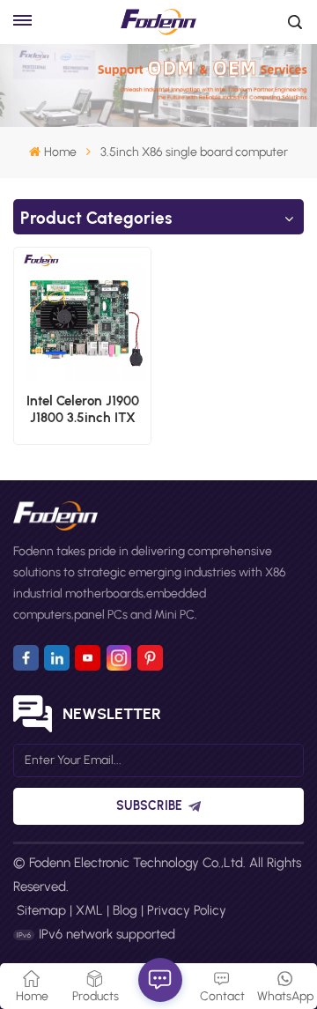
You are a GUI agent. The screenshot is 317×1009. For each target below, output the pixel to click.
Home (60, 152)
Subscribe (149, 805)
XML (89, 910)
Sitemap (41, 910)
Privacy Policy (186, 910)
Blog (125, 910)
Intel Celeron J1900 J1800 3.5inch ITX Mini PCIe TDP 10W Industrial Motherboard (82, 410)
